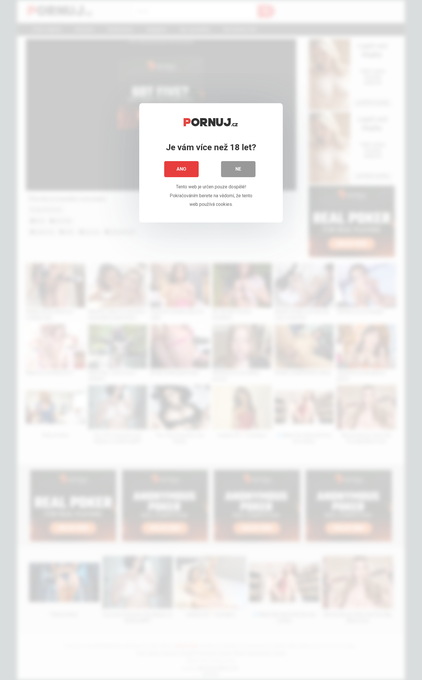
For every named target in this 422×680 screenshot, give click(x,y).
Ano (181, 169)
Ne (238, 169)
